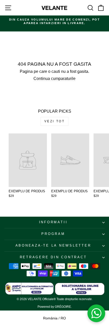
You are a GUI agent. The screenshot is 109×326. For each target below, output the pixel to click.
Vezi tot (54, 121)
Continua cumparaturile (54, 78)
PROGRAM (53, 234)
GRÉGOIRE (63, 306)
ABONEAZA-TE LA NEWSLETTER (53, 245)
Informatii (53, 222)
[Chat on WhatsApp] (96, 313)
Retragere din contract (53, 257)
